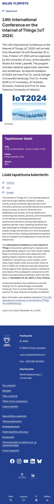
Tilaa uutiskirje (9, 396)
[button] (47, 498)
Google (10, 192)
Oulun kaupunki (10, 450)
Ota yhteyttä (8, 385)
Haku (10, 496)
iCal (8, 188)
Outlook (10, 183)
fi (39, 499)
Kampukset (8, 437)
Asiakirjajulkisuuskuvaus (15, 432)
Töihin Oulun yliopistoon (15, 401)
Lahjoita (23, 496)
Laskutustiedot (10, 406)
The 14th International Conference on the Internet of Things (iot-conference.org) (27, 300)
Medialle (6, 390)
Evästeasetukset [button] (11, 426)
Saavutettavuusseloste (14, 416)
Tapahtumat (11, 11)
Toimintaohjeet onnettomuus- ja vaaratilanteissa (19, 444)
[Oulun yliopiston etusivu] (23, 2)
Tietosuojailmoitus (12, 421)
